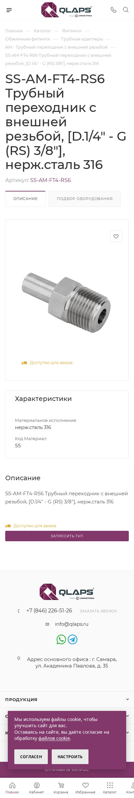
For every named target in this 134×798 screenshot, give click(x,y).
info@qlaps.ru (71, 624)
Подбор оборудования (85, 198)
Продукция (21, 699)
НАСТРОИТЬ (70, 757)
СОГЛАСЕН (31, 757)
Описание (25, 198)
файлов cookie (54, 738)
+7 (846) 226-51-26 (49, 610)
